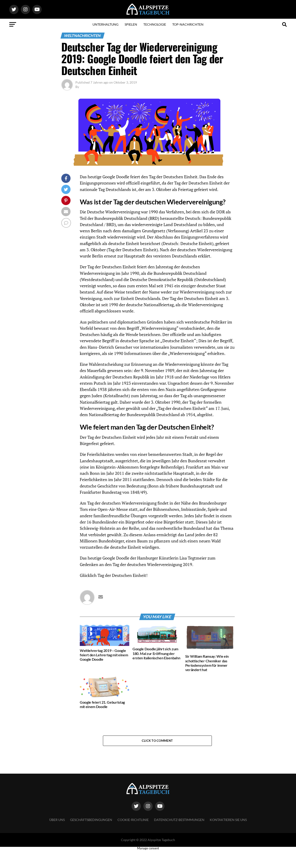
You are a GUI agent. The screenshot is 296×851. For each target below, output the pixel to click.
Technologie (154, 24)
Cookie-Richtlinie (133, 820)
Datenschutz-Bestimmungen (179, 820)
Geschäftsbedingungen (91, 820)
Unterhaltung (105, 24)
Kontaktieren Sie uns (228, 820)
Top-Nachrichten (188, 24)
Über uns (57, 820)
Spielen (131, 24)
